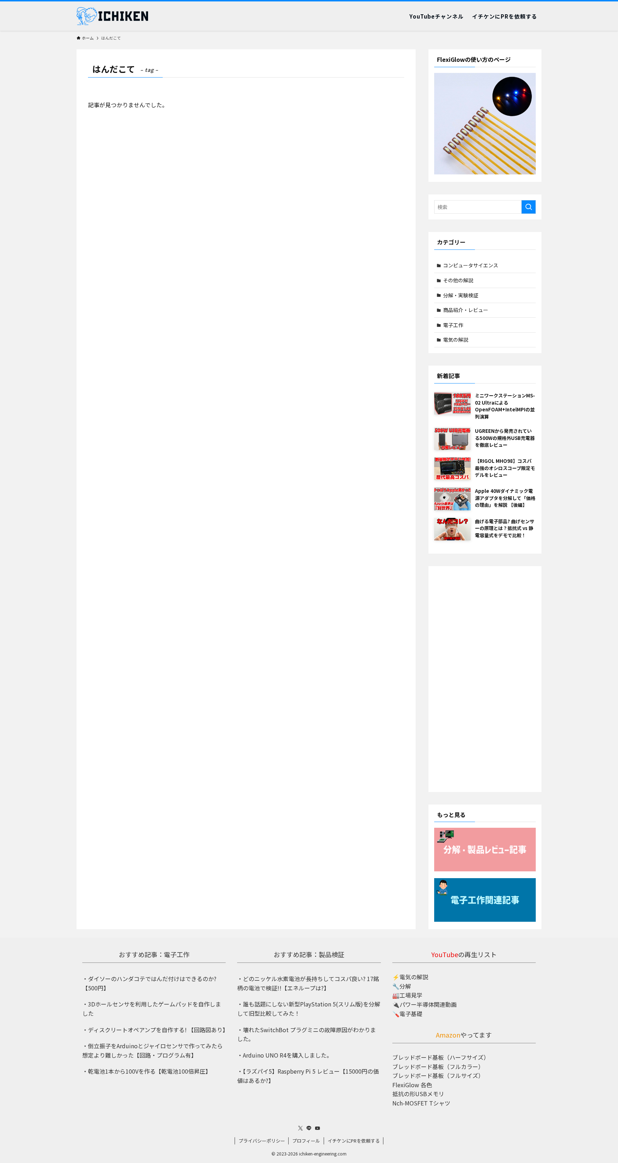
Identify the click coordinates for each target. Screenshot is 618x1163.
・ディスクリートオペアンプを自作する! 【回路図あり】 (155, 1029)
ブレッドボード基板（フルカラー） (438, 1066)
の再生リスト (464, 954)
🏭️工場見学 (407, 995)
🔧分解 (401, 986)
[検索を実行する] (528, 207)
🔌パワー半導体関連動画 (424, 1004)
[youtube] (317, 1128)
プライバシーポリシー (262, 1140)
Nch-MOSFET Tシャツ (421, 1103)
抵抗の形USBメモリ (418, 1093)
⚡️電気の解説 (410, 977)
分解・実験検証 (460, 295)
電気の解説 (455, 339)
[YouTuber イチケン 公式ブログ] (112, 16)
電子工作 (453, 324)
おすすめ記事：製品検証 (309, 954)
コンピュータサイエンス (470, 265)
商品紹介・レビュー (465, 309)
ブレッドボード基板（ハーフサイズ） (440, 1057)
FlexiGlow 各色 (412, 1084)
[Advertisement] (485, 679)
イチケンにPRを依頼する (354, 1140)
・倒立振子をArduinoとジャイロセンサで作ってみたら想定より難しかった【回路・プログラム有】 (152, 1050)
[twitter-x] (300, 1128)
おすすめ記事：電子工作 (154, 954)
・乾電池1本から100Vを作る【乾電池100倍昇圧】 (146, 1071)
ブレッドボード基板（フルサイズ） (438, 1075)
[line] (309, 1128)
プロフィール (306, 1140)
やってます (464, 1034)
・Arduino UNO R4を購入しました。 (284, 1055)
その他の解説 (458, 280)
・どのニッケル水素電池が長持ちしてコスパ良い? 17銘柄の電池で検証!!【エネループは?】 (308, 983)
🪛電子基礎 (407, 1013)
